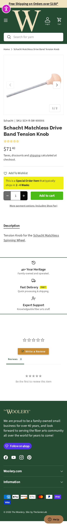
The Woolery (18, 512)
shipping (35, 155)
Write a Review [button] (35, 351)
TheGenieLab (40, 512)
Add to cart (46, 195)
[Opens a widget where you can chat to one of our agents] (53, 519)
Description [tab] (12, 225)
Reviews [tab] (13, 359)
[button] (59, 20)
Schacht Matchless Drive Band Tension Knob (36, 49)
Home (7, 49)
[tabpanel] (33, 238)
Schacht (8, 121)
